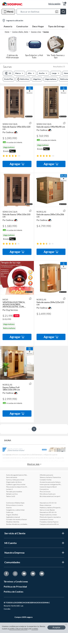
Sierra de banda (11, 477)
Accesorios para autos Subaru (50, 482)
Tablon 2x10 (10, 496)
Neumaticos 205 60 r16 (48, 512)
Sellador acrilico (12, 494)
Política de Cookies (13, 591)
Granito (9, 507)
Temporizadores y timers (48, 515)
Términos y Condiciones (16, 581)
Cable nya (9, 512)
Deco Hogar (38, 26)
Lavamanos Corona (46, 519)
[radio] (4, 156)
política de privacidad (18, 628)
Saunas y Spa (36, 32)
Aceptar (56, 627)
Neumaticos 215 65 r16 (48, 503)
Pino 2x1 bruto (45, 491)
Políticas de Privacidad (15, 586)
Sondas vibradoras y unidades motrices (17, 524)
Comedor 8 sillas (45, 480)
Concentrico (44, 489)
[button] (42, 11)
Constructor (22, 26)
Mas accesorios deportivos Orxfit (17, 487)
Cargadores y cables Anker (15, 510)
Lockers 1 (9, 489)
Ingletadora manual (13, 517)
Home (7, 32)
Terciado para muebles (14, 491)
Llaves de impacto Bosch (48, 487)
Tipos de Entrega (56, 26)
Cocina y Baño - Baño (20, 32)
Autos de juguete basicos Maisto (17, 475)
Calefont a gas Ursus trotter (15, 484)
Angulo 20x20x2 (12, 515)
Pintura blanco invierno (14, 505)
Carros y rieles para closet (15, 480)
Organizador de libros (14, 482)
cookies (34, 628)
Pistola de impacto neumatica (50, 517)
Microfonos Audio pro (48, 494)
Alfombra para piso (46, 475)
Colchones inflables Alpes (15, 503)
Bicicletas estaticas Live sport (50, 496)
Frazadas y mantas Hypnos (49, 522)
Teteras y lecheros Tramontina (50, 477)
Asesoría (8, 26)
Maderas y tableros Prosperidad (51, 507)
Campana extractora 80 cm (49, 524)
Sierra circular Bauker (47, 510)
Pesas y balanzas (45, 505)
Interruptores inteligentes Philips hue (51, 484)
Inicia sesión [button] (54, 3)
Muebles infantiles (12, 522)
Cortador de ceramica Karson (16, 519)
